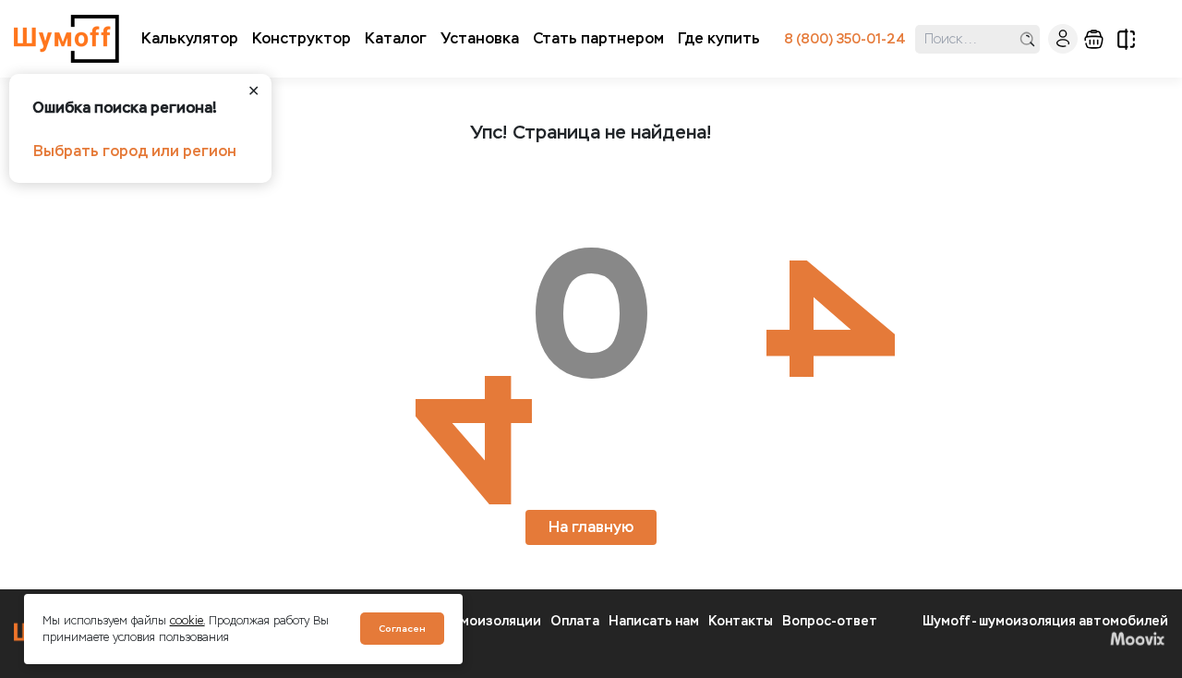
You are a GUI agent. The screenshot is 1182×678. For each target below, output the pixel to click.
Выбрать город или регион (134, 151)
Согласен (402, 629)
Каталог (396, 38)
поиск (1027, 39)
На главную (591, 527)
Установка (479, 38)
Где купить (719, 38)
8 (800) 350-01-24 (845, 39)
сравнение (1126, 39)
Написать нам (654, 621)
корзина (1093, 39)
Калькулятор (189, 38)
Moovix (1045, 638)
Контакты (740, 621)
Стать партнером (598, 38)
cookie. (187, 620)
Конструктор (301, 38)
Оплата (574, 621)
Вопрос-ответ (829, 621)
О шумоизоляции (485, 621)
